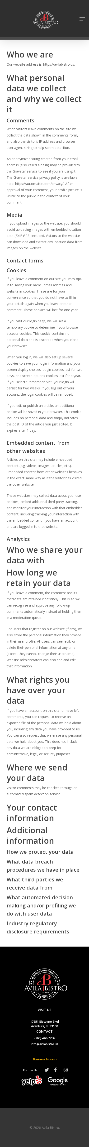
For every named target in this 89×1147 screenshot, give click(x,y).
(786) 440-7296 (44, 1038)
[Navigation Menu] (82, 18)
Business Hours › (44, 1059)
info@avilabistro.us (44, 1044)
